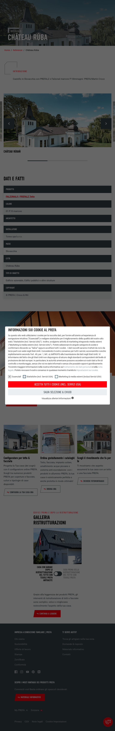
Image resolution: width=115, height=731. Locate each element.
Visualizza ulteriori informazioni (56, 398)
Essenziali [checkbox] (16, 376)
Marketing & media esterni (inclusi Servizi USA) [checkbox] (80, 376)
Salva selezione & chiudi (58, 392)
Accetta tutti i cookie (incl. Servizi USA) (57, 384)
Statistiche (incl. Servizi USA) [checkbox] (40, 376)
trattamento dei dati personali (77, 367)
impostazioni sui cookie (87, 370)
